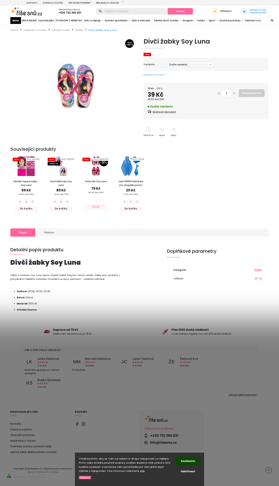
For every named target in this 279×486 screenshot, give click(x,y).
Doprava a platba (53, 2)
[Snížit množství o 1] (218, 93)
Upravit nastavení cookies (43, 472)
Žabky (258, 270)
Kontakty (32, 2)
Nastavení (85, 477)
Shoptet (24, 477)
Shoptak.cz (41, 477)
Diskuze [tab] (49, 232)
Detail (96, 206)
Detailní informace (154, 74)
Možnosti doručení (164, 111)
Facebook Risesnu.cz (77, 424)
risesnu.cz (83, 424)
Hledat (180, 11)
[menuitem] (15, 20)
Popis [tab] (22, 232)
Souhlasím (188, 461)
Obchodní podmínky (79, 2)
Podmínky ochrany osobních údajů (31, 446)
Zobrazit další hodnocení (242, 394)
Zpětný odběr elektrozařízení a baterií (33, 452)
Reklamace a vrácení (107, 2)
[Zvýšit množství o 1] (234, 93)
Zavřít (258, 141)
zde (142, 471)
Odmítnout (188, 471)
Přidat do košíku (251, 93)
